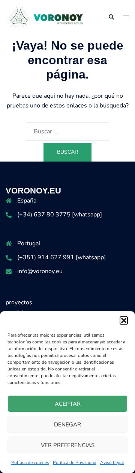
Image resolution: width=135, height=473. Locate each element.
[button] (124, 320)
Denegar (67, 424)
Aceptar (68, 404)
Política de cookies (30, 462)
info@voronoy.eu (40, 271)
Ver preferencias (67, 445)
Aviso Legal (112, 462)
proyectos (19, 302)
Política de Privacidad (74, 462)
